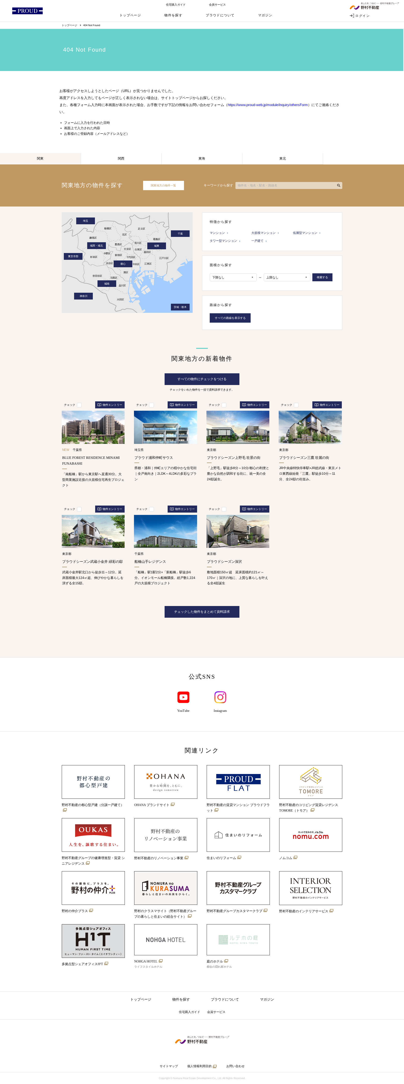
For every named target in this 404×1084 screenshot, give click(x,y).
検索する (322, 277)
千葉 (180, 233)
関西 (121, 158)
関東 (40, 158)
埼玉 (85, 220)
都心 (123, 263)
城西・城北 (96, 245)
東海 (201, 158)
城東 (156, 245)
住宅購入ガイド (176, 4)
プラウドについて (220, 15)
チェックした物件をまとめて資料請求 (202, 611)
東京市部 (73, 256)
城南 (106, 283)
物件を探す (173, 15)
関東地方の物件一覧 (163, 185)
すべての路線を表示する (230, 318)
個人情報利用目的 (199, 1066)
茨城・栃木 (180, 307)
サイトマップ (169, 1066)
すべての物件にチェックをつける (202, 379)
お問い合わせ (235, 1066)
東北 (282, 158)
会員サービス (217, 4)
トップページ (130, 15)
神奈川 (83, 296)
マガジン (265, 15)
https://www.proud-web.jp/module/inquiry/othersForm (268, 105)
